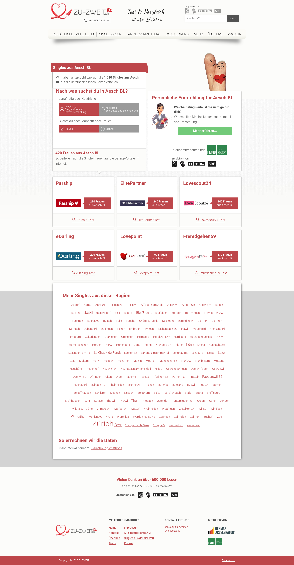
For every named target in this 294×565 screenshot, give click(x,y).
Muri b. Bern (202, 360)
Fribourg (75, 336)
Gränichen (110, 336)
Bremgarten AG (213, 312)
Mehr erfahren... (205, 131)
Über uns (114, 538)
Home (112, 527)
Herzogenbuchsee (201, 336)
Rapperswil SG (212, 377)
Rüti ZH (204, 384)
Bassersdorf (103, 312)
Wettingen (168, 408)
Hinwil (220, 336)
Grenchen (127, 336)
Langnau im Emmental (155, 352)
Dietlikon (217, 320)
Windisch (216, 408)
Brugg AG (159, 425)
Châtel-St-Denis (148, 320)
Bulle (119, 320)
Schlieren (100, 392)
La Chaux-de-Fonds (107, 353)
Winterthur (78, 417)
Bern (118, 425)
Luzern (222, 353)
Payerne (131, 376)
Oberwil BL (79, 376)
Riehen (150, 384)
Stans (199, 392)
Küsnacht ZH (217, 344)
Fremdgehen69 (199, 236)
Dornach (74, 328)
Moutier (150, 360)
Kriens (201, 344)
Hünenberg (123, 344)
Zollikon (195, 416)
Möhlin (137, 360)
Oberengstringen (176, 368)
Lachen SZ (130, 352)
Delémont (168, 320)
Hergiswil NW (161, 336)
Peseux (144, 376)
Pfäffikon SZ (160, 376)
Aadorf (75, 304)
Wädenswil (193, 425)
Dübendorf (90, 328)
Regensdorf (80, 384)
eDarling (65, 236)
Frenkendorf (217, 328)
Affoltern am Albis (152, 304)
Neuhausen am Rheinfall (136, 368)
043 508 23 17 (172, 530)
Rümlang (177, 384)
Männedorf (176, 425)
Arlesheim (205, 304)
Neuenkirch (110, 368)
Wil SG (203, 408)
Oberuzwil (218, 368)
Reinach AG (98, 384)
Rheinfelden (116, 384)
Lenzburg (197, 352)
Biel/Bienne (144, 313)
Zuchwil (208, 416)
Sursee (98, 400)
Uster (212, 400)
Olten (108, 376)
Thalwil (111, 400)
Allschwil (172, 304)
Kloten (179, 344)
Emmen (149, 328)
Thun (135, 401)
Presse (128, 543)
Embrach (134, 328)
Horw (108, 344)
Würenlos (123, 416)
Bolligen (176, 312)
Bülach (107, 320)
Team (112, 543)
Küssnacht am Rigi (79, 352)
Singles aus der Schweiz (139, 538)
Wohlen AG (95, 416)
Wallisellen (120, 408)
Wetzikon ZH (187, 408)
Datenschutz (228, 560)
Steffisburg (213, 392)
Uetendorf (163, 400)
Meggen (109, 360)
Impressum (131, 527)
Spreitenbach (172, 392)
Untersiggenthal (183, 400)
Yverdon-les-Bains (144, 416)
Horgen (96, 344)
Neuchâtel (76, 368)
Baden (219, 304)
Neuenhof (92, 368)
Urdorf (201, 400)
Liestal (211, 352)
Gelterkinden (92, 336)
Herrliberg (180, 336)
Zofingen (164, 416)
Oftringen (95, 376)
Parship (64, 183)
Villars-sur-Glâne (82, 408)
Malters (84, 360)
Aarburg (100, 304)
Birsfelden (161, 312)
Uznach (224, 400)
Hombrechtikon (78, 344)
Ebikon (121, 328)
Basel (88, 312)
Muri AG (186, 360)
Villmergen (103, 408)
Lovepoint (131, 236)
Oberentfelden (199, 368)
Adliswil (132, 304)
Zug (219, 416)
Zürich (103, 423)
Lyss (72, 360)
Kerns (148, 344)
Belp (117, 312)
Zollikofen (180, 416)
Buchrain (77, 320)
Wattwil (135, 408)
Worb (109, 416)
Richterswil (135, 384)
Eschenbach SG (167, 328)
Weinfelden (151, 408)
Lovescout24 (197, 183)
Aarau (87, 304)
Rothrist (163, 384)
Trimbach (147, 400)
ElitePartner (133, 183)
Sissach (129, 392)
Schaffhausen (82, 392)
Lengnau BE (180, 352)
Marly (96, 360)
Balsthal (76, 312)
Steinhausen (72, 400)
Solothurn (144, 392)
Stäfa (188, 392)
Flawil (184, 328)
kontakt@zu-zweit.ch (176, 526)
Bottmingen (192, 312)
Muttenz (219, 360)
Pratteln (194, 376)
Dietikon (203, 320)
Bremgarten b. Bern (137, 425)
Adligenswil (117, 304)
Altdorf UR (188, 304)
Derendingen (186, 320)
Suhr (87, 400)
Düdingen (107, 328)
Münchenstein (168, 360)
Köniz (190, 345)
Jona (137, 344)
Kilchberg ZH (163, 344)
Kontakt (114, 532)
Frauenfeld (199, 328)
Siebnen (115, 392)
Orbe (119, 376)
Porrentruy (178, 376)
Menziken (123, 360)
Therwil (123, 400)
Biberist (128, 312)
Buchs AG (93, 320)
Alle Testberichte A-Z (137, 532)
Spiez (157, 392)
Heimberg (143, 336)
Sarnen (217, 384)
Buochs (130, 320)
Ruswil (191, 384)
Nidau (158, 368)
